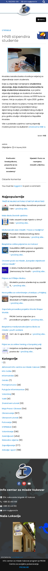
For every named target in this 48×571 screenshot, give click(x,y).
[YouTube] (24, 483)
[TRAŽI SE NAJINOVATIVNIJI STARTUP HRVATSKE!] (5, 207)
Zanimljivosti (8, 436)
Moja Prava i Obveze (11, 408)
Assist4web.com (17, 557)
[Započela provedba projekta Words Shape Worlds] (5, 318)
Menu (42, 19)
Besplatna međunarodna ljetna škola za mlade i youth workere (21, 328)
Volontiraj (6, 394)
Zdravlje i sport (9, 450)
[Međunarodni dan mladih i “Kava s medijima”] (5, 236)
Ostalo (5, 380)
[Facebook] (19, 483)
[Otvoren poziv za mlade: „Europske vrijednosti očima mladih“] (5, 270)
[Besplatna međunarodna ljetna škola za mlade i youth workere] (5, 336)
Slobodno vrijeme (10, 440)
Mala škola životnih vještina (14, 215)
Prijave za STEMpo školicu (13, 278)
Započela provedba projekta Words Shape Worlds (22, 311)
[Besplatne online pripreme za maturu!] (5, 250)
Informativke (8, 375)
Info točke (7, 371)
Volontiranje (7, 431)
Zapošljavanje (8, 445)
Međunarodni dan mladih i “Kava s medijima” (23, 230)
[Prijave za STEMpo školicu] (5, 284)
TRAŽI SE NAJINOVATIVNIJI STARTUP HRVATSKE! (23, 201)
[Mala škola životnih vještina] (5, 222)
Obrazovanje (8, 413)
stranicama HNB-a (37, 127)
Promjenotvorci (9, 384)
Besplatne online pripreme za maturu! (20, 244)
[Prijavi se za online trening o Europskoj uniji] (5, 350)
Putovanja (7, 422)
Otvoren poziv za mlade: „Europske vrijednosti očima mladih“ (23, 262)
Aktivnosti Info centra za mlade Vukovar (21, 367)
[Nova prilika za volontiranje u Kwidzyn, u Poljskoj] (5, 299)
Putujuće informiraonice (13, 389)
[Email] (29, 483)
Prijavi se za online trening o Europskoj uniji (21, 344)
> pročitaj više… (21, 208)
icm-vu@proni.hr (30, 2)
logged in (18, 186)
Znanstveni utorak (10, 403)
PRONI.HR (24, 567)
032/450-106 (13, 2)
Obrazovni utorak (10, 417)
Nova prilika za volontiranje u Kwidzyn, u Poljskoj (24, 292)
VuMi (4, 398)
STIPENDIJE (6, 30)
